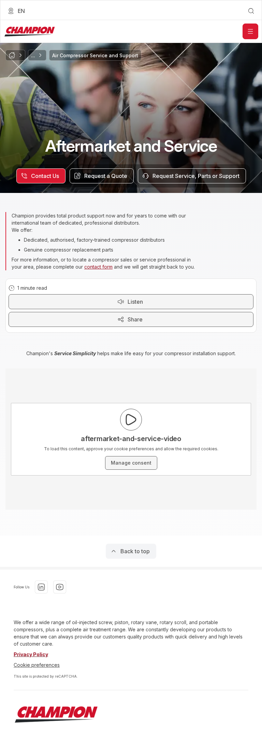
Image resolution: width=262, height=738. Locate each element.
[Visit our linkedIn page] (41, 587)
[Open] (250, 31)
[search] (251, 11)
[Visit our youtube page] (59, 587)
